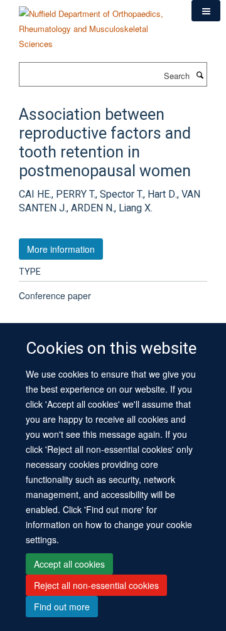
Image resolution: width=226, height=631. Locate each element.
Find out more (62, 606)
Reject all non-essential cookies (96, 585)
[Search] (200, 75)
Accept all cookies (69, 564)
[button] (205, 10)
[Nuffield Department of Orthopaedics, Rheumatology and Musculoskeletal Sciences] (96, 24)
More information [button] (61, 249)
